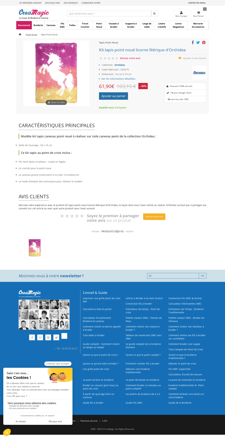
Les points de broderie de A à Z (143, 394)
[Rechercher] (154, 13)
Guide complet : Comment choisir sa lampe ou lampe (101, 345)
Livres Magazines (178, 25)
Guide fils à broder (93, 402)
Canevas (50, 25)
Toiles (72, 25)
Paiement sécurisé (89, 420)
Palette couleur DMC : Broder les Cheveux (186, 319)
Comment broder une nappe (184, 344)
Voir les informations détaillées (118, 78)
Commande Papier (90, 2)
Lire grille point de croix (96, 369)
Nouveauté (24, 25)
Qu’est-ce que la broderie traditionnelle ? (183, 356)
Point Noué (99, 25)
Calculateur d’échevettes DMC (185, 303)
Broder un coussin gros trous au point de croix (100, 387)
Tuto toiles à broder (94, 335)
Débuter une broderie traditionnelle (138, 370)
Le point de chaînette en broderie (187, 379)
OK (202, 275)
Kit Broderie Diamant (30, 2)
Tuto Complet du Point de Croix (186, 349)
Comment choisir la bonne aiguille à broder (102, 328)
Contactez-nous (197, 2)
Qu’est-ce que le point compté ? (143, 354)
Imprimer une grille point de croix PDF (101, 300)
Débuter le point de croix (182, 363)
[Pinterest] (48, 337)
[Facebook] (32, 337)
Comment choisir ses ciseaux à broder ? (143, 328)
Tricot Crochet (85, 25)
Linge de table (146, 25)
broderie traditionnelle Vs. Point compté (186, 387)
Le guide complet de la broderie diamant (143, 345)
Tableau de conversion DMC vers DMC (144, 337)
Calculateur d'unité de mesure (185, 374)
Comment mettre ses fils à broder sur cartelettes (187, 337)
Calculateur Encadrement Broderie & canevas (97, 319)
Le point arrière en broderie (98, 379)
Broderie (38, 25)
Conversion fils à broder (139, 303)
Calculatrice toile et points (97, 309)
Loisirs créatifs (162, 25)
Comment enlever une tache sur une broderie (186, 395)
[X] (56, 337)
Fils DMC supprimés (180, 369)
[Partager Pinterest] (204, 43)
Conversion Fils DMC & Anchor (185, 298)
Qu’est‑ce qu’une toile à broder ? (101, 363)
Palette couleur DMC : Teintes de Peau (144, 319)
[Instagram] (40, 337)
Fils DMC (62, 25)
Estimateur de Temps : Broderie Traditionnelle (186, 311)
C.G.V (104, 420)
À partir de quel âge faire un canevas (98, 395)
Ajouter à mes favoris (194, 58)
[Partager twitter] (198, 43)
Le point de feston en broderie (142, 379)
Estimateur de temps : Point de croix (143, 311)
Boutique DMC (52, 2)
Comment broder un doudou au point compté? (143, 387)
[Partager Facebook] (193, 43)
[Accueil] (20, 34)
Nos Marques (71, 2)
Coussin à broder (114, 25)
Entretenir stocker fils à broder (142, 363)
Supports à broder (131, 25)
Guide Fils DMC (134, 402)
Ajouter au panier (113, 96)
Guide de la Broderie (180, 402)
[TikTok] (64, 337)
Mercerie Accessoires (198, 25)
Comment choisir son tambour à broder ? (186, 328)
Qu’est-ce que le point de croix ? (100, 354)
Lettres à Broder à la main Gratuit (144, 298)
